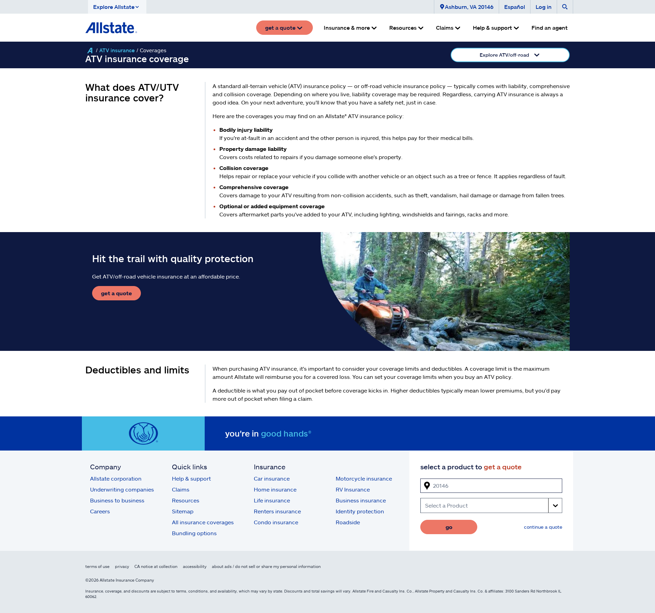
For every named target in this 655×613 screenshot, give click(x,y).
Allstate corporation (116, 478)
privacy (122, 566)
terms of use (97, 566)
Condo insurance (276, 522)
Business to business (117, 500)
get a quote (116, 293)
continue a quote (543, 527)
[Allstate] (89, 50)
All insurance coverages (203, 522)
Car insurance (272, 478)
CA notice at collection (155, 566)
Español (514, 6)
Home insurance (275, 489)
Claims (180, 489)
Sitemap (182, 511)
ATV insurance (117, 50)
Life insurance (272, 500)
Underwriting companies (122, 489)
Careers (100, 511)
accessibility (194, 566)
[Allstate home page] (111, 28)
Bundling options (194, 533)
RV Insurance (353, 489)
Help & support (191, 478)
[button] (117, 7)
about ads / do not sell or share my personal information (266, 566)
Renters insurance (277, 511)
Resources (185, 500)
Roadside (348, 522)
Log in (544, 6)
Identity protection (360, 511)
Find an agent (550, 27)
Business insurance (361, 500)
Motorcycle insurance (364, 478)
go (449, 527)
